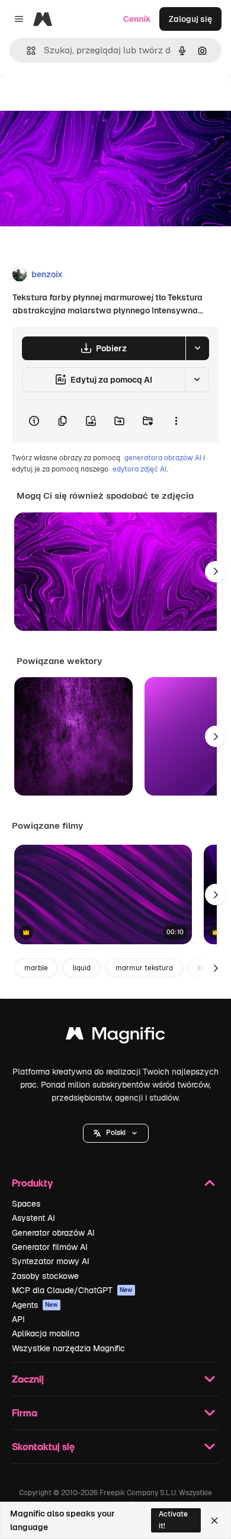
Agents (35, 1305)
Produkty (32, 1182)
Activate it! (173, 1519)
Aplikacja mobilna (45, 1333)
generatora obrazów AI (162, 458)
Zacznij (28, 1379)
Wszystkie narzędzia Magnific (68, 1348)
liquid (82, 968)
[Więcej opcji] (176, 421)
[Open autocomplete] (26, 50)
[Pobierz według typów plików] (197, 348)
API (18, 1319)
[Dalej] (215, 571)
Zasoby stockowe (45, 1276)
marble (36, 968)
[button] (116, 1133)
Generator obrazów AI (53, 1232)
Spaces (26, 1203)
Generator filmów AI (50, 1247)
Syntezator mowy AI (50, 1261)
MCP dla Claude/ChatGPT (72, 1290)
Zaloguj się (190, 19)
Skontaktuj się (43, 1446)
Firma (24, 1412)
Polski (116, 1132)
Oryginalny (81, 101)
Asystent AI (33, 1218)
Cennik (137, 19)
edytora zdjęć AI (139, 469)
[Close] (214, 1521)
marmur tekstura (144, 968)
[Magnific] (115, 1036)
